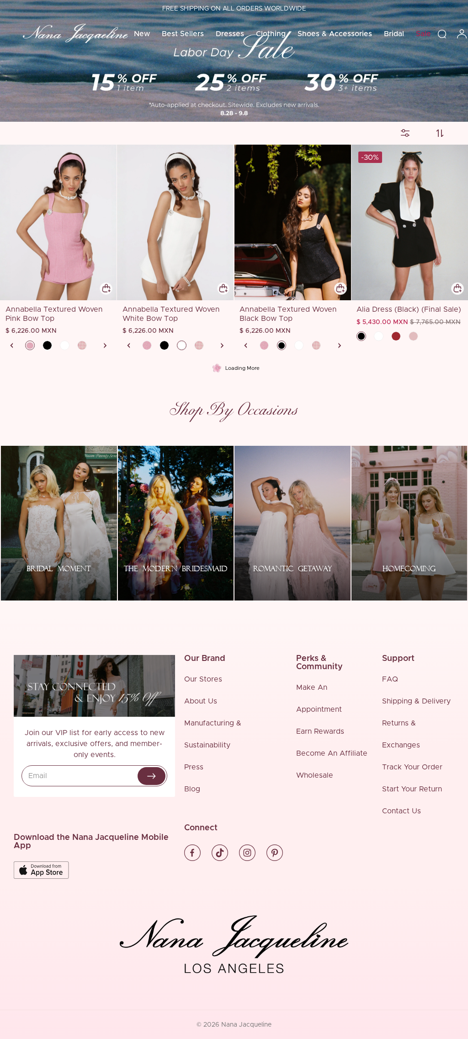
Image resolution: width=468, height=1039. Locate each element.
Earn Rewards (320, 731)
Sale (423, 34)
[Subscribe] (151, 776)
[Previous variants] (11, 345)
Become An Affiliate (331, 753)
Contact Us (401, 811)
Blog (192, 789)
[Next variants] (105, 345)
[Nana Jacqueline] (75, 34)
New (142, 34)
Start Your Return (412, 789)
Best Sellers (183, 34)
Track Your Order (412, 767)
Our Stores (203, 679)
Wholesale (314, 775)
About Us (200, 701)
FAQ (390, 679)
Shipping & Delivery (416, 701)
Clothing (271, 34)
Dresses (230, 34)
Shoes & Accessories (335, 34)
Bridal (394, 34)
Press (193, 767)
